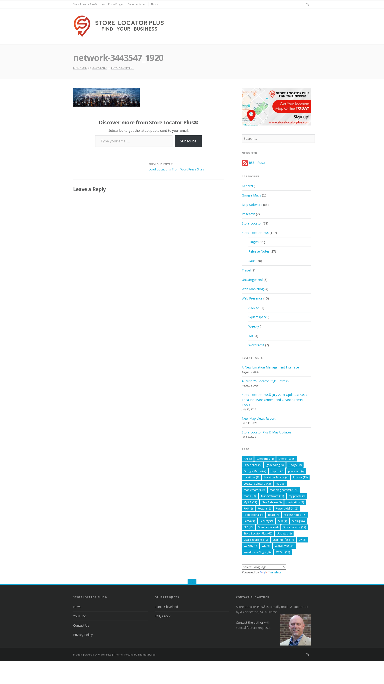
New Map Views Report (259, 418)
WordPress (256, 345)
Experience (252, 465)
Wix (251, 336)
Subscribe (188, 141)
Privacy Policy (83, 635)
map (280, 484)
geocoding (275, 465)
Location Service (276, 477)
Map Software (252, 204)
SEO (282, 521)
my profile (297, 496)
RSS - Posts (257, 162)
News (154, 4)
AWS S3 (254, 308)
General (247, 186)
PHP (248, 508)
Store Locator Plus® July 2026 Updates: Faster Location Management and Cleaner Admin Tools (275, 400)
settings (298, 521)
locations (251, 477)
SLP (248, 527)
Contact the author (249, 622)
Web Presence (252, 298)
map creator (254, 490)
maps (250, 496)
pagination (295, 502)
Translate (275, 572)
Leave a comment (122, 67)
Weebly (253, 326)
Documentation (137, 4)
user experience (256, 540)
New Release (272, 502)
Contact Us (81, 625)
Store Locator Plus (255, 233)
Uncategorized (252, 279)
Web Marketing (253, 289)
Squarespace (257, 317)
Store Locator (252, 223)
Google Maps (251, 195)
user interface (283, 540)
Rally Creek (162, 616)
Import (277, 471)
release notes (295, 515)
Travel (246, 270)
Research (248, 214)
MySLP (250, 502)
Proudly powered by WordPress (92, 654)
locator (300, 477)
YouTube (79, 616)
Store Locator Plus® (85, 4)
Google (295, 465)
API (248, 459)
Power (264, 508)
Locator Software (257, 484)
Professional (253, 515)
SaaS (252, 261)
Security (266, 521)
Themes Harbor (147, 654)
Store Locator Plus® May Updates (266, 432)
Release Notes (259, 251)
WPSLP (283, 552)
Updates (284, 533)
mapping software (284, 490)
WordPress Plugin (112, 4)
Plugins (253, 242)
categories (265, 459)
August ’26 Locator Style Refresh (265, 381)
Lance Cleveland (166, 607)
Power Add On (287, 508)
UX (302, 540)
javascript (296, 471)
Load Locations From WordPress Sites (176, 169)
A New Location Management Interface (270, 367)
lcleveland (99, 67)
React (273, 515)
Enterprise (286, 459)
